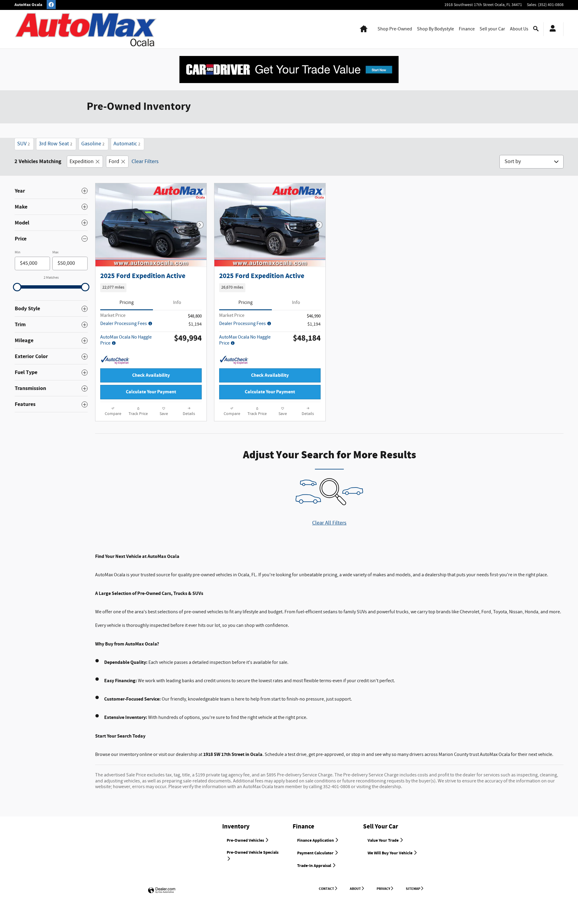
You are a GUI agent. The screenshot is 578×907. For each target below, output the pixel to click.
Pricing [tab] (127, 302)
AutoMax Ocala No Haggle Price (126, 340)
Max (55, 252)
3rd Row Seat (55, 143)
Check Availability (151, 375)
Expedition (82, 161)
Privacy (383, 888)
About (355, 888)
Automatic (126, 143)
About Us (519, 29)
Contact (326, 888)
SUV (23, 143)
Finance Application (316, 840)
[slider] (17, 287)
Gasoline (92, 143)
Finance (467, 29)
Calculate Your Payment (151, 392)
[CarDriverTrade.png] (289, 69)
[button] (151, 287)
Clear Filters (145, 161)
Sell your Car (492, 29)
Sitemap (413, 888)
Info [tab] (177, 302)
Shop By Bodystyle (435, 29)
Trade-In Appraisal (314, 865)
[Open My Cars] (551, 29)
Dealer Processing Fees (124, 323)
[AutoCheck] (115, 360)
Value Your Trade (383, 840)
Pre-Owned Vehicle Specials (252, 852)
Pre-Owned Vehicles (246, 840)
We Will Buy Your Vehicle (390, 853)
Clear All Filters (329, 523)
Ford (114, 161)
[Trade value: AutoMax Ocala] (289, 69)
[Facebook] (51, 4)
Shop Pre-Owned (395, 29)
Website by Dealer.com (161, 890)
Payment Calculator (315, 853)
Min (17, 252)
